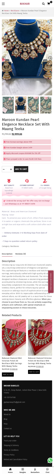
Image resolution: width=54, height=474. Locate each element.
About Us (7, 414)
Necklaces (15, 11)
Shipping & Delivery (11, 445)
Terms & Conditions (11, 450)
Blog (5, 419)
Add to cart (21, 169)
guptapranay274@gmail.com (14, 402)
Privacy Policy (9, 455)
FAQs (6, 424)
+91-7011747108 (9, 397)
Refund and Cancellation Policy (15, 459)
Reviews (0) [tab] (20, 254)
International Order (51, 281)
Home (6, 11)
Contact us (8, 428)
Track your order (10, 441)
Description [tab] (7, 254)
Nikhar (25, 3)
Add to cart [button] (8, 374)
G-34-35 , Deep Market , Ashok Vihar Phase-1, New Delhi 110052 (25, 391)
